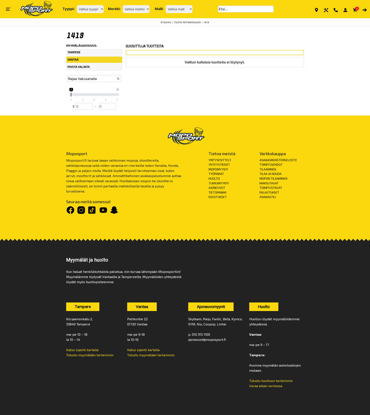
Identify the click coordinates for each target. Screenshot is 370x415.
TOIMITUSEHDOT (271, 164)
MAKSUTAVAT (269, 183)
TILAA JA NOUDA (271, 174)
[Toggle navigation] (8, 9)
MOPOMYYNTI (218, 169)
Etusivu (166, 22)
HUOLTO (214, 178)
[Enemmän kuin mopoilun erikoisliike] (33, 9)
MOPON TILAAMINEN (273, 178)
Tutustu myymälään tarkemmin (89, 355)
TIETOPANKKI (217, 192)
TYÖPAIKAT (216, 174)
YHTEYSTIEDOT (219, 164)
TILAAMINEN (268, 169)
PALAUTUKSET (269, 192)
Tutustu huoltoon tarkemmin (271, 381)
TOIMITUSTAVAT (271, 187)
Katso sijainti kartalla (82, 350)
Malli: (159, 9)
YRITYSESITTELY (220, 160)
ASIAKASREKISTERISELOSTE (278, 160)
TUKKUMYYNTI (219, 183)
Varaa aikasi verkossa (265, 386)
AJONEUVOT (217, 187)
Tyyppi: (69, 9)
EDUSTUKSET (218, 197)
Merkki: (114, 9)
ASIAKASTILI (268, 197)
